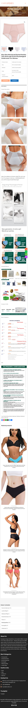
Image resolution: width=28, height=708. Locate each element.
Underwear (4, 628)
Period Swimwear (5, 616)
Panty (3, 619)
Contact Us (3, 673)
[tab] (14, 86)
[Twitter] (14, 705)
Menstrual (18, 416)
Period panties (5, 622)
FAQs (2, 672)
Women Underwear (12, 416)
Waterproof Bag (5, 613)
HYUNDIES (14, 702)
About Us (3, 675)
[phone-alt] (26, 249)
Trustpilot (2, 693)
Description (3, 86)
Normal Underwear (5, 607)
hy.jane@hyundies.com (7, 686)
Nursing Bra (4, 625)
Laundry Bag (4, 610)
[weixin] (26, 254)
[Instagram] (16, 705)
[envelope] (26, 257)
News (2, 670)
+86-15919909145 (6, 684)
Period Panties (6, 416)
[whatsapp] (26, 251)
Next (26, 49)
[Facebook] (12, 705)
